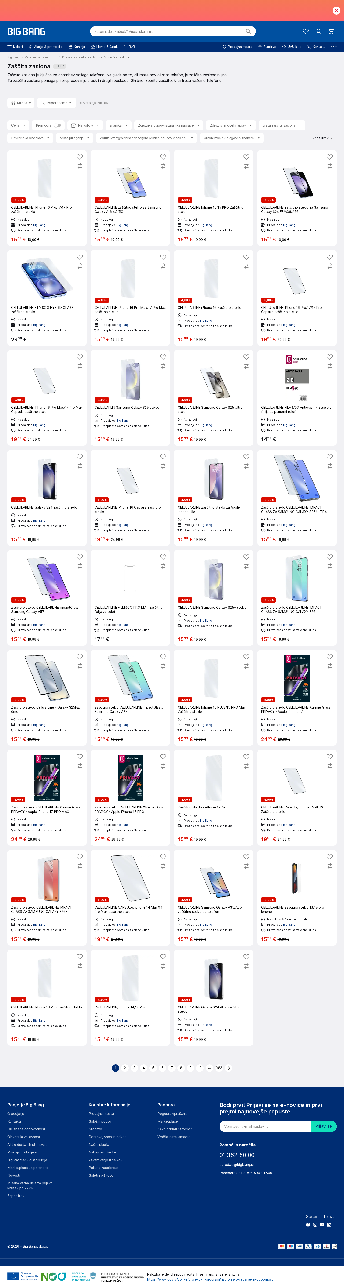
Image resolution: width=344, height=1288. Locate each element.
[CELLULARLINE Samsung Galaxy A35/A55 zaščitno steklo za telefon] (213, 897)
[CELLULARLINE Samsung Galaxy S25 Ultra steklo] (213, 397)
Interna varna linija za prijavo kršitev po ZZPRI (30, 1185)
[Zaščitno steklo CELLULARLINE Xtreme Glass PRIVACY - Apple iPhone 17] (297, 697)
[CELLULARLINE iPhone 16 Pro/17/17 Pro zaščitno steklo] (47, 197)
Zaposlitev (15, 1196)
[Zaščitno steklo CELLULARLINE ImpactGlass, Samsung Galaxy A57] (47, 597)
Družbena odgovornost (26, 1129)
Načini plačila (99, 1144)
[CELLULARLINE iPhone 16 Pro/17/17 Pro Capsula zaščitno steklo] (297, 298)
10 (200, 1068)
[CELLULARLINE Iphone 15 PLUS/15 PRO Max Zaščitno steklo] (213, 697)
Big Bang (39, 225)
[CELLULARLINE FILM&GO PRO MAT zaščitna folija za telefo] (130, 597)
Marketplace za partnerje (28, 1168)
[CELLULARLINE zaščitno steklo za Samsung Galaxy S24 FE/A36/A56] (297, 197)
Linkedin (329, 1225)
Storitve (95, 1129)
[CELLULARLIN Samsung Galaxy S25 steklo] (130, 397)
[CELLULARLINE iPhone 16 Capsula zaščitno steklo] (130, 497)
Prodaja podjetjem (22, 1152)
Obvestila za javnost (23, 1137)
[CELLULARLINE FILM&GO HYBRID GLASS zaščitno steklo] (47, 298)
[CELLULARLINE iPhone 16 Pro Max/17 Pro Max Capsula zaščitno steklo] (47, 397)
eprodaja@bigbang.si (237, 1165)
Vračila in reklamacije (173, 1137)
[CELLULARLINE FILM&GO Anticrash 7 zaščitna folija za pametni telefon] (297, 397)
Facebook (308, 1225)
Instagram (315, 1225)
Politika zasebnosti (104, 1168)
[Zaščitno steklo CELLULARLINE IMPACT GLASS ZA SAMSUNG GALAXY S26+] (47, 897)
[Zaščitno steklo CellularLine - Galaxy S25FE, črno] (47, 697)
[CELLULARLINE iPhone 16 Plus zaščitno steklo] (47, 997)
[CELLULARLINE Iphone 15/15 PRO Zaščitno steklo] (213, 197)
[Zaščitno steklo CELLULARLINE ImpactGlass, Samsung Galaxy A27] (130, 697)
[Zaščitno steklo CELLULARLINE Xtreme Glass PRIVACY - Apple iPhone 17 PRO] (130, 797)
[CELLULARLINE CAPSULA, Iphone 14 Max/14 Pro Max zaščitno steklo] (130, 897)
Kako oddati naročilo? (174, 1129)
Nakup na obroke (102, 1152)
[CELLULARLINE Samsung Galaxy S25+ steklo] (213, 597)
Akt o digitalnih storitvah (27, 1144)
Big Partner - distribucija (27, 1160)
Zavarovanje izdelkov (105, 1160)
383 (219, 1068)
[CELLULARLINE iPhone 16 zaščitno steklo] (213, 298)
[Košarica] (331, 31)
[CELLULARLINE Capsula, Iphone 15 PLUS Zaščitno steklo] (297, 797)
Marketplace (167, 1121)
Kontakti (14, 1121)
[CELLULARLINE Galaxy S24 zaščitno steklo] (47, 497)
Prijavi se (323, 1126)
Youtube (322, 1225)
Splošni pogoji (100, 1121)
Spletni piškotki (101, 1175)
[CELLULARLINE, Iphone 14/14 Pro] (130, 997)
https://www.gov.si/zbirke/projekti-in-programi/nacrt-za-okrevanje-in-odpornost (210, 1279)
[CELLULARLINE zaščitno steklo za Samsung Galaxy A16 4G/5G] (130, 197)
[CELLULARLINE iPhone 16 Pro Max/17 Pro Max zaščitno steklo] (130, 298)
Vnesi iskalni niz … (125, 31)
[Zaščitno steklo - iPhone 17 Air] (213, 797)
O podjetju (15, 1114)
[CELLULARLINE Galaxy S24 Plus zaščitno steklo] (213, 997)
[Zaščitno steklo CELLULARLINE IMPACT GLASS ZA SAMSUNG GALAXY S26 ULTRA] (297, 497)
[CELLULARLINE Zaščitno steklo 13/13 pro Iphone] (297, 897)
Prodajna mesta (101, 1114)
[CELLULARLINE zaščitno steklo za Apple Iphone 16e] (213, 497)
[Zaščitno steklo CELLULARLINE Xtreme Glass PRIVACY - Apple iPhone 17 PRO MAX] (47, 797)
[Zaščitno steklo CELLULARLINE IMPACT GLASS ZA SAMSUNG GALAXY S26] (297, 597)
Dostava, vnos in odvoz (107, 1137)
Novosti (13, 1175)
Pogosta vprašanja (172, 1114)
